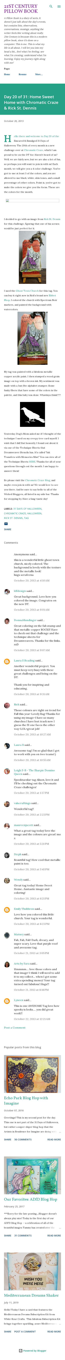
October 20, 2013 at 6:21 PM (31, 898)
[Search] (51, 6)
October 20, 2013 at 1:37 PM (31, 792)
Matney (19, 934)
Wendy (18, 879)
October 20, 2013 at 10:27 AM (32, 734)
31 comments (23, 1235)
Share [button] (7, 529)
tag (26, 518)
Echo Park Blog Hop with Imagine (26, 1100)
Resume (22, 74)
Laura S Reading (24, 660)
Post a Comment (15, 1027)
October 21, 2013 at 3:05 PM (31, 953)
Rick (16, 704)
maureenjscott (23, 825)
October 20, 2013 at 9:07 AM (32, 650)
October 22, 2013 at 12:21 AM (32, 1019)
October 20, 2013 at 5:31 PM (31, 843)
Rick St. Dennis (52, 219)
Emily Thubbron (24, 908)
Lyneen (18, 1000)
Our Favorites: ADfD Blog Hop (30, 1199)
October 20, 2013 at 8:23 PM (32, 924)
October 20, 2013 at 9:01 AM (32, 609)
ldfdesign (20, 591)
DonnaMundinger (25, 620)
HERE (32, 461)
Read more (54, 1139)
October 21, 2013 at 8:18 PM (31, 989)
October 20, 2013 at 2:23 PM (32, 814)
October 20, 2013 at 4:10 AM (32, 580)
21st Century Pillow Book (21, 9)
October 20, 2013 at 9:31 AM (31, 694)
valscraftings (22, 803)
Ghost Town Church (27, 290)
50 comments (23, 1139)
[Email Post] (6, 524)
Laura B (19, 745)
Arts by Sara (22, 963)
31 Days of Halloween (27, 508)
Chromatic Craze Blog (37, 480)
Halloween (34, 513)
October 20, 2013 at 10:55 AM (32, 760)
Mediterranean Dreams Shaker (31, 1295)
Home (7, 74)
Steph (17, 854)
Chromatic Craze (33, 150)
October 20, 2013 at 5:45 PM (31, 869)
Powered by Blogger (34, 1350)
